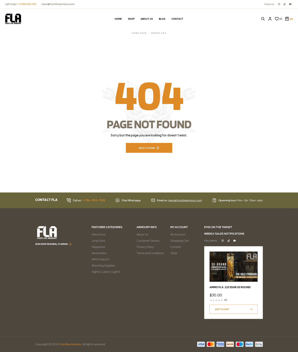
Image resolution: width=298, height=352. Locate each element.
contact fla (46, 199)
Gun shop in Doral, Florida (51, 244)
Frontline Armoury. (70, 344)
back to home (147, 148)
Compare (253, 272)
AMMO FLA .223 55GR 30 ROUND (230, 287)
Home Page (139, 33)
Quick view (253, 264)
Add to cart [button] (222, 309)
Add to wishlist (253, 256)
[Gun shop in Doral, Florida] (70, 244)
